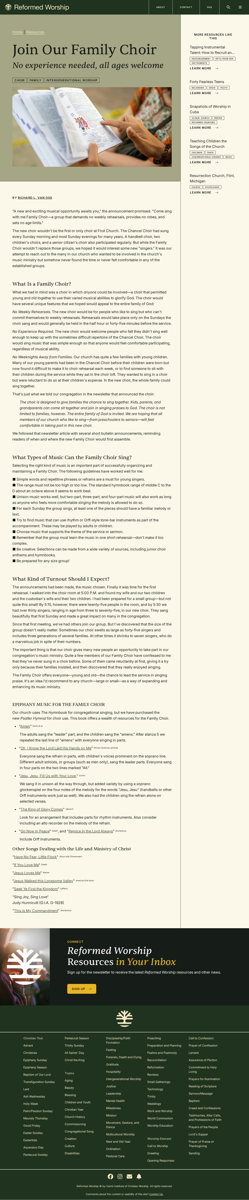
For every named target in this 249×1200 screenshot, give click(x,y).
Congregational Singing (206, 157)
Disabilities (72, 1153)
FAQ (209, 7)
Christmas (30, 1053)
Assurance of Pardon (203, 1060)
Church (196, 187)
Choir (19, 80)
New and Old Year (118, 1141)
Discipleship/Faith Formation (118, 1040)
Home (17, 32)
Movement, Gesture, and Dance (122, 1125)
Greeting (153, 1153)
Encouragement (201, 59)
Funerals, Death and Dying (123, 1057)
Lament (194, 1053)
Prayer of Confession (203, 1045)
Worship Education (160, 1125)
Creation (70, 1138)
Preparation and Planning (164, 1045)
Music (228, 157)
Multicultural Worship (120, 1134)
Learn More (201, 68)
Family (36, 80)
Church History (75, 1117)
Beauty (69, 1088)
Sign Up (79, 989)
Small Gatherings (158, 1082)
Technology (155, 1089)
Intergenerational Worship (72, 80)
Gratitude (112, 1064)
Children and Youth (78, 1102)
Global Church (200, 118)
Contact (186, 7)
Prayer (218, 118)
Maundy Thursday (35, 1118)
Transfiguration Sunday (39, 1082)
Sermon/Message (201, 1093)
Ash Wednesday (34, 1096)
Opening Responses (160, 1160)
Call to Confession (201, 1038)
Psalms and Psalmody (162, 1053)
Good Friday (31, 1125)
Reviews (153, 1074)
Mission (111, 1115)
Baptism (194, 1101)
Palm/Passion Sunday (38, 1111)
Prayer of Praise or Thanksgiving (201, 1144)
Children (197, 152)
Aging (69, 1080)
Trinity (151, 1096)
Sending (194, 1153)
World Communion (160, 1118)
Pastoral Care (115, 1156)
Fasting (111, 1050)
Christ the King (75, 1060)
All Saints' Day (74, 1053)
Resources (35, 32)
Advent (28, 1045)
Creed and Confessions (205, 1108)
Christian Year (74, 1109)
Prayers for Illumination (204, 1079)
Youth (223, 88)
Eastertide (30, 1140)
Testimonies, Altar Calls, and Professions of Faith (205, 1118)
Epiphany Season (35, 1067)
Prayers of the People (203, 1127)
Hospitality (113, 1071)
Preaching (154, 1038)
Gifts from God (224, 59)
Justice (111, 1086)
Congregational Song (79, 1131)
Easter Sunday (33, 1133)
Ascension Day (33, 1147)
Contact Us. (156, 1194)
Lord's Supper (198, 1134)
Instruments (199, 63)
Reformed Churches (203, 122)
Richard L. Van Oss (35, 198)
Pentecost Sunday (35, 1154)
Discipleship (212, 187)
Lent (26, 1089)
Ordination (113, 1149)
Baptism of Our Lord (37, 1074)
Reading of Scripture (203, 1086)
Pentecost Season (77, 1038)
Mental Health (115, 1101)
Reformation (155, 1067)
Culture (70, 1146)
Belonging (198, 88)
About (160, 7)
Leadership (113, 1093)
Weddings (154, 1104)
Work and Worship (159, 1111)
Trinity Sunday (74, 1045)
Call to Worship (157, 1146)
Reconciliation (156, 1060)
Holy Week (30, 1104)
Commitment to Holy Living (203, 1069)
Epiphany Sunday (35, 1060)
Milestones (113, 1108)
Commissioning (75, 1124)
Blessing (70, 1095)
